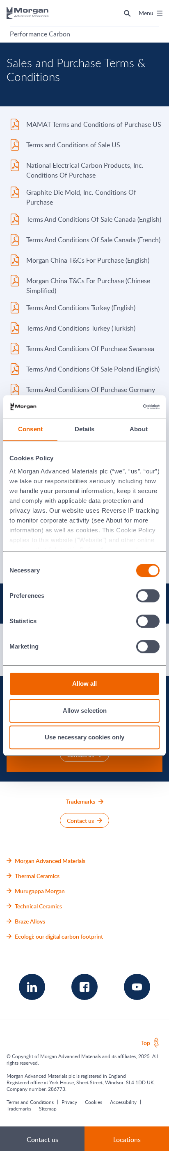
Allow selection (85, 710)
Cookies (93, 1102)
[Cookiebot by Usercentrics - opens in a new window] (124, 406)
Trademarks (19, 1108)
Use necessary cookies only (84, 737)
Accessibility (123, 1102)
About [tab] (139, 429)
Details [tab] (85, 429)
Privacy (69, 1102)
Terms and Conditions (30, 1102)
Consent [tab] (30, 429)
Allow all (84, 683)
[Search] (127, 13)
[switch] (148, 596)
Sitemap (48, 1108)
